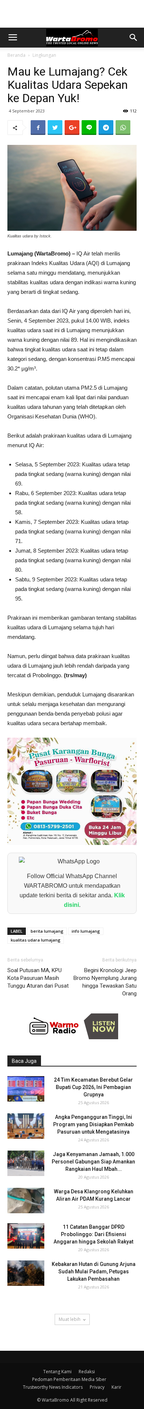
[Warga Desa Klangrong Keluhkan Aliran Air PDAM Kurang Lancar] (25, 1200)
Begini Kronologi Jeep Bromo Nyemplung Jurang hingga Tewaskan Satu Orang (105, 982)
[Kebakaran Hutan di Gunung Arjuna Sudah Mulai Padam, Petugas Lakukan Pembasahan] (25, 1273)
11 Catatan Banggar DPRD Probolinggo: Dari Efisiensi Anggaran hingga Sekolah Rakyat (93, 1234)
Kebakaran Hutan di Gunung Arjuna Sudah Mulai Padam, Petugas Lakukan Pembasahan (94, 1271)
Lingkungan (44, 55)
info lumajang (86, 931)
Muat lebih (69, 1319)
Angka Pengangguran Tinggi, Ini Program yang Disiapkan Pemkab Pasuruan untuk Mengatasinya (93, 1124)
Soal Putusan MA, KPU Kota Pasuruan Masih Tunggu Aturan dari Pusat (38, 978)
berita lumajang (47, 931)
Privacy (97, 1387)
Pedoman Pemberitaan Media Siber (69, 1379)
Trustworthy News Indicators (53, 1387)
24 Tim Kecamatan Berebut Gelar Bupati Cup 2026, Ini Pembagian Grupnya (93, 1087)
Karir (116, 1387)
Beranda (16, 55)
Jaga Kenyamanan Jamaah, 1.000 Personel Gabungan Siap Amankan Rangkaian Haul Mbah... (93, 1161)
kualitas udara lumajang (36, 940)
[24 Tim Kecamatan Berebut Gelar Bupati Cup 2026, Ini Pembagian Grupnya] (25, 1089)
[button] (133, 38)
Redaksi (87, 1371)
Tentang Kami (57, 1371)
